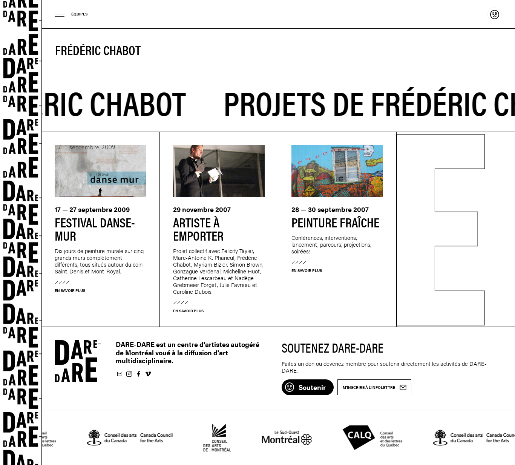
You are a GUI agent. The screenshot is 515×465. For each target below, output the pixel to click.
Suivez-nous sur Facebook (138, 374)
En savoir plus (70, 290)
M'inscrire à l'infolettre (119, 374)
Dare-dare (21, 232)
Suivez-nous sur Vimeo (148, 374)
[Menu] (59, 14)
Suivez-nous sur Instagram (129, 374)
